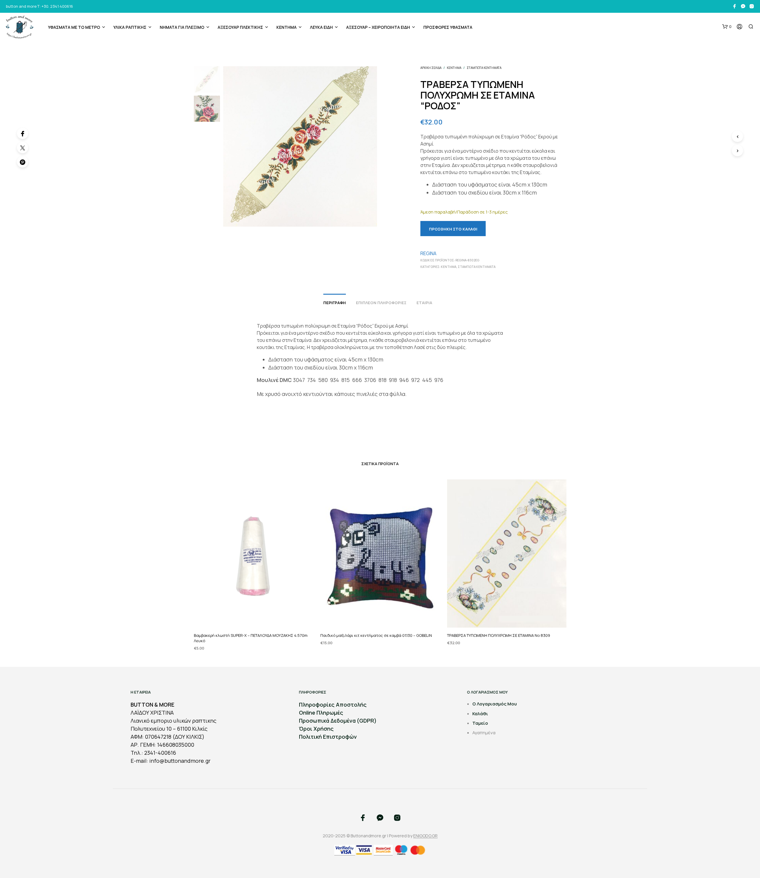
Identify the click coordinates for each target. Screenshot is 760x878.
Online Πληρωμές (321, 712)
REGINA (428, 253)
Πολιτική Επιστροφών (328, 736)
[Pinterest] (22, 162)
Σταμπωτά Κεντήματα (484, 68)
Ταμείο (480, 723)
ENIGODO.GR (425, 835)
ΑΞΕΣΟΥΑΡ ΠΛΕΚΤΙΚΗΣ (240, 27)
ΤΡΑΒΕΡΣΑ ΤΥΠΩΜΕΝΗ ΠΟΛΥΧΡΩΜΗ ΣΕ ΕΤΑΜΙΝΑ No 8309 (498, 635)
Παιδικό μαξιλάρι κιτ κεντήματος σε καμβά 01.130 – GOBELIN (376, 635)
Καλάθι (480, 713)
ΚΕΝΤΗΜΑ (286, 27)
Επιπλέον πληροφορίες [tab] (381, 302)
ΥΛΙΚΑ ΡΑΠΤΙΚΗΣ (129, 27)
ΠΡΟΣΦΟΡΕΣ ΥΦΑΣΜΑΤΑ (447, 27)
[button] (727, 27)
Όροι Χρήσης (316, 728)
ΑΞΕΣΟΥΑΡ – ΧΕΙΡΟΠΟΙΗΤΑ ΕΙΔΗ (378, 27)
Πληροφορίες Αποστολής (333, 704)
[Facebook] (22, 133)
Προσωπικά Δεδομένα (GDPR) (338, 720)
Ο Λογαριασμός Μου (494, 704)
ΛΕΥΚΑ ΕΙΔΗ (321, 27)
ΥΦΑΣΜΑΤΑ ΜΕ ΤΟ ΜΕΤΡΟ (74, 27)
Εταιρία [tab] (424, 302)
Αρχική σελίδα (430, 68)
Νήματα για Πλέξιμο (182, 27)
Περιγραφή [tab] (334, 302)
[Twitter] (22, 147)
